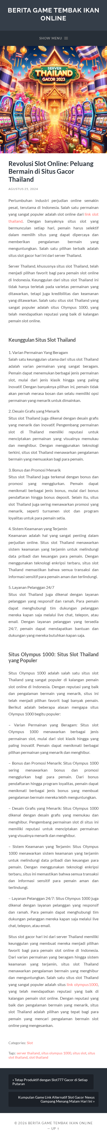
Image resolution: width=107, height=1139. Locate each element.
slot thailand (38, 1057)
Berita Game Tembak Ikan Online (54, 14)
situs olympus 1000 (56, 1053)
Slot (30, 1043)
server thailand (28, 1053)
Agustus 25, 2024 (23, 189)
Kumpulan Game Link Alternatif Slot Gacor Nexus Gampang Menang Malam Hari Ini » (56, 1099)
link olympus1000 (82, 984)
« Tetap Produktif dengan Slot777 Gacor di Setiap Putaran (50, 1082)
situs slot (79, 1053)
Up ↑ (55, 1129)
